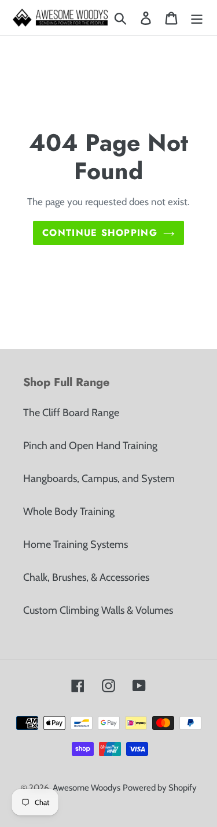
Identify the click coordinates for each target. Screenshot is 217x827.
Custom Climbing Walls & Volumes (98, 610)
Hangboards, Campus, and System (99, 478)
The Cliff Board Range (71, 412)
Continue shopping (99, 232)
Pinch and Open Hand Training (90, 445)
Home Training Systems (75, 544)
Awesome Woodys (86, 788)
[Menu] (196, 17)
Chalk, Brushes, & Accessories (86, 577)
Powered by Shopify (160, 788)
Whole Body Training (69, 511)
